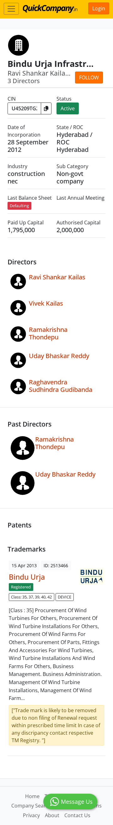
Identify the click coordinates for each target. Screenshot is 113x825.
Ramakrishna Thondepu (48, 333)
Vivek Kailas (46, 303)
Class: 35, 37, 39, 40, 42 (31, 597)
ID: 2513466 (56, 565)
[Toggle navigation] (11, 9)
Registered (21, 587)
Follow (89, 77)
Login (98, 8)
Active (68, 108)
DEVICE (64, 597)
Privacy (31, 815)
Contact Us (77, 815)
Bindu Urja (27, 577)
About (52, 815)
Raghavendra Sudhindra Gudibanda (60, 386)
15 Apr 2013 (24, 565)
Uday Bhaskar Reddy (59, 356)
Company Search (31, 805)
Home (32, 796)
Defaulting (19, 205)
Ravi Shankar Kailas (57, 277)
